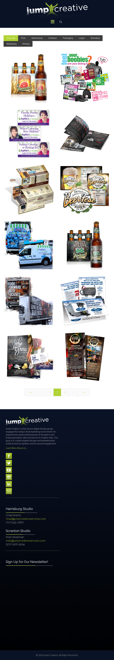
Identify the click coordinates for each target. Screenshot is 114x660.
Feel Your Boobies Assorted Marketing (85, 80)
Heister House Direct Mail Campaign (29, 194)
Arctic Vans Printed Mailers (84, 305)
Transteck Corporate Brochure (85, 138)
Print (23, 38)
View (37, 72)
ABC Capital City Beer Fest (85, 194)
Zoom (21, 72)
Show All (11, 38)
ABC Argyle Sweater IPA (85, 249)
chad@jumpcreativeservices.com (26, 518)
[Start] (31, 392)
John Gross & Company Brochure (29, 361)
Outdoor (52, 38)
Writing (26, 43)
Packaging (68, 38)
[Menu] (52, 22)
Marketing (11, 43)
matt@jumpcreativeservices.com (25, 540)
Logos (82, 38)
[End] (83, 392)
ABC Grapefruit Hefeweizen (29, 82)
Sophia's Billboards (29, 138)
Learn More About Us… (17, 448)
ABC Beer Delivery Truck (29, 305)
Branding (95, 38)
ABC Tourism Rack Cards (84, 361)
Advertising (36, 38)
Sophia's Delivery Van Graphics (29, 249)
